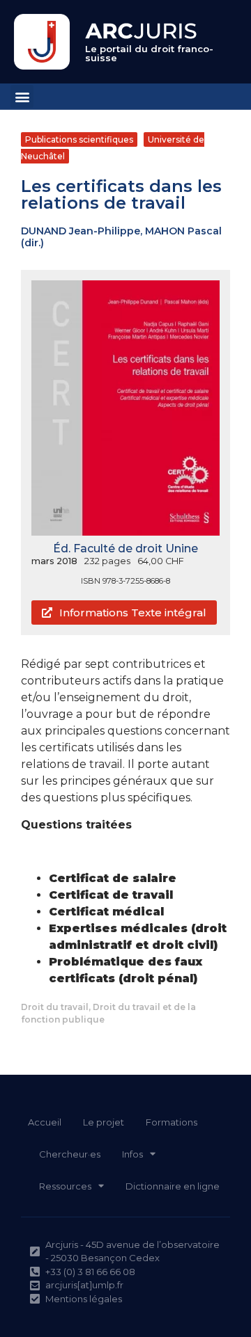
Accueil (44, 1122)
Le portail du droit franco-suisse (149, 53)
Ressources (65, 1186)
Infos (132, 1154)
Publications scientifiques (79, 139)
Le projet (103, 1122)
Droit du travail (55, 1007)
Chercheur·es (69, 1154)
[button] (21, 96)
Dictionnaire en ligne (173, 1186)
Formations (171, 1122)
